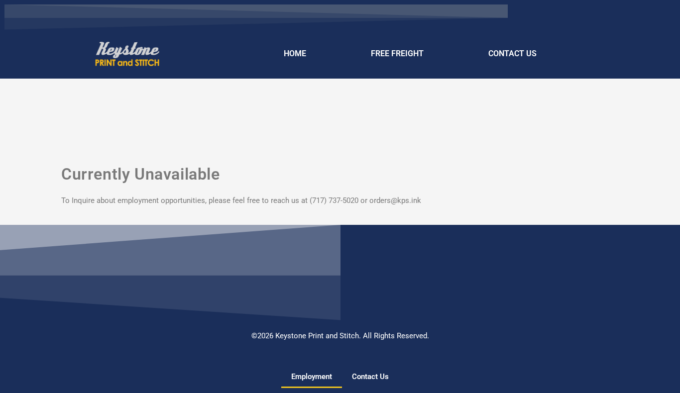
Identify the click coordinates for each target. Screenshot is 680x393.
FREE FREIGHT (397, 53)
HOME (295, 53)
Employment (311, 376)
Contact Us (370, 376)
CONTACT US (512, 53)
